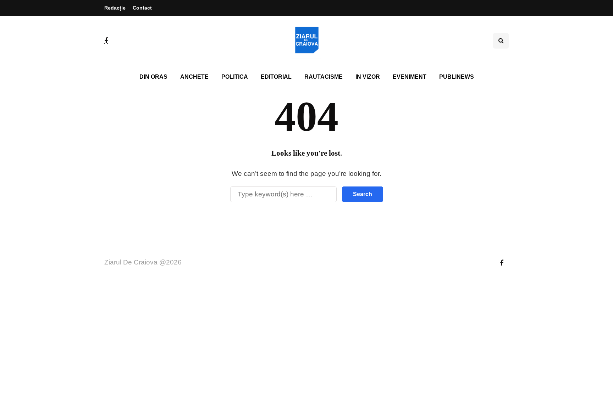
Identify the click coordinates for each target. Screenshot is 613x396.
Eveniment (409, 77)
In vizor (367, 77)
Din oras (153, 77)
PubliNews (456, 77)
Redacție (115, 8)
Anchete (194, 77)
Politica (234, 77)
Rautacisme (323, 77)
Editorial (276, 77)
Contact (142, 8)
